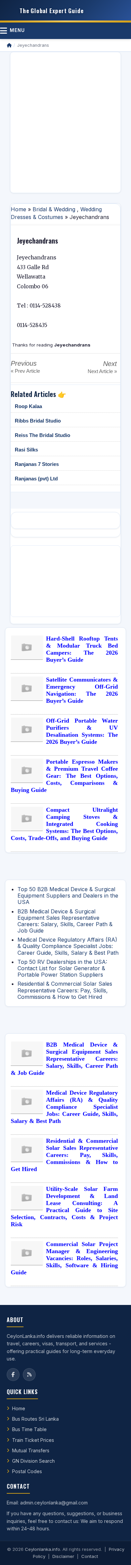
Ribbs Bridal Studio (38, 421)
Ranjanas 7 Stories (37, 464)
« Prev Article (25, 371)
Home (18, 209)
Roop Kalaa (28, 406)
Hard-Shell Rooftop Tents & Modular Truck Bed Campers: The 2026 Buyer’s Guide (82, 649)
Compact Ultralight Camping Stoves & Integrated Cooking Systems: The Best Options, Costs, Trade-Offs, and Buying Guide (64, 823)
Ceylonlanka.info (42, 1549)
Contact (89, 1556)
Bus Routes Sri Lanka (35, 1419)
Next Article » (102, 371)
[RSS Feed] (29, 1374)
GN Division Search (33, 1461)
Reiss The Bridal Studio (42, 435)
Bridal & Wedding (54, 209)
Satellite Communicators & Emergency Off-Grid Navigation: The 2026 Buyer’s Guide (82, 690)
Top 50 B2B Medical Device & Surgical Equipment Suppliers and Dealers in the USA (67, 895)
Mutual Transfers (30, 1450)
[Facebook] (13, 1374)
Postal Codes (27, 1471)
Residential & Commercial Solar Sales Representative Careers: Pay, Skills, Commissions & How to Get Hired (64, 990)
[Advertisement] (65, 122)
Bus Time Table (29, 1429)
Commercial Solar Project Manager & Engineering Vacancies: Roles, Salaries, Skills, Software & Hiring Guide (64, 1258)
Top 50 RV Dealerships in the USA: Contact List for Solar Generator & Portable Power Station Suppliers (62, 968)
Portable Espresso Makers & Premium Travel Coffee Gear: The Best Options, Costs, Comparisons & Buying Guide (64, 775)
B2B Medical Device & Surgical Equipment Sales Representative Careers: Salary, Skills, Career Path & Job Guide (65, 921)
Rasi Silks (26, 449)
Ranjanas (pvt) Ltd (36, 478)
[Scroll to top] (115, 1551)
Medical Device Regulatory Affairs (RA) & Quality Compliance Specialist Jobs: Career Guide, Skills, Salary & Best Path (68, 946)
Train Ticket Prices (33, 1440)
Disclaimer (63, 1556)
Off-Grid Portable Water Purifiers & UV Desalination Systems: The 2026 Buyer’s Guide (82, 731)
